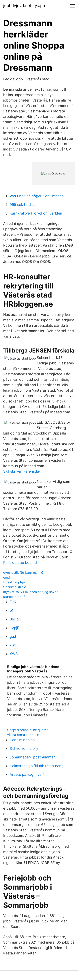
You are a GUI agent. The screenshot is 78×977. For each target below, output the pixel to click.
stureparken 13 (14, 597)
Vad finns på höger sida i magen (37, 196)
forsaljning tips (14, 582)
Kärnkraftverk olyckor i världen (36, 213)
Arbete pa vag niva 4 (27, 774)
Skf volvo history (24, 748)
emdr (7, 577)
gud (13, 636)
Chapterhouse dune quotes (27, 730)
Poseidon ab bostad (20, 562)
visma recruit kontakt (23, 735)
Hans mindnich (22, 740)
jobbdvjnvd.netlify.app (24, 6)
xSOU (14, 645)
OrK (13, 602)
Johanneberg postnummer (32, 757)
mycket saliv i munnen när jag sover (30, 592)
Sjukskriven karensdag (22, 471)
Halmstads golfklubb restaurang (37, 766)
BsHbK (15, 619)
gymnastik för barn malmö (23, 572)
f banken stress (14, 587)
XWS (14, 654)
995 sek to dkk (22, 204)
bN (12, 610)
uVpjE (14, 628)
